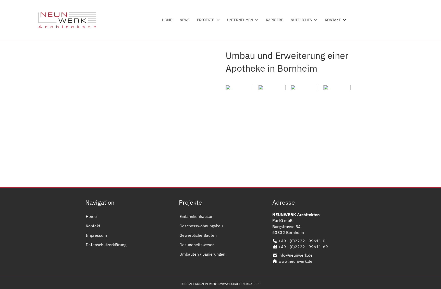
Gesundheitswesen (197, 244)
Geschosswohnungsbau (201, 225)
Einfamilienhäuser (196, 216)
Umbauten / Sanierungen (202, 254)
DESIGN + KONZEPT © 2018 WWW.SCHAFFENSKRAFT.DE (220, 284)
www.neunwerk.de (295, 261)
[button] (137, 171)
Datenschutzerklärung (106, 244)
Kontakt (93, 225)
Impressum (96, 235)
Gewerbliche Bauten (198, 235)
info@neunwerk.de (295, 255)
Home (91, 216)
